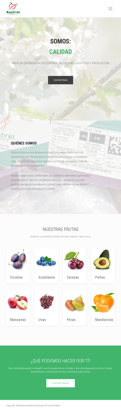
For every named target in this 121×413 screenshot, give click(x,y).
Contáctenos (61, 80)
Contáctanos (60, 383)
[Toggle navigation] (110, 9)
